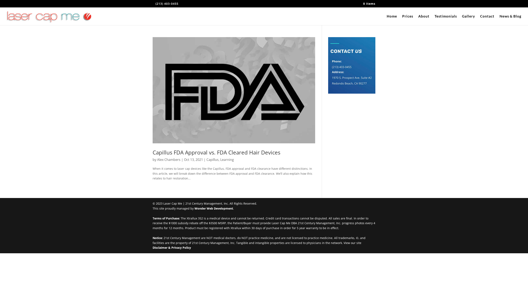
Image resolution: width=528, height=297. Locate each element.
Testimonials (446, 16)
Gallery (468, 16)
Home (392, 16)
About (423, 16)
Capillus (212, 159)
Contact (487, 16)
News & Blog (510, 16)
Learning (227, 159)
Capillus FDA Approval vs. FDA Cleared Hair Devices (216, 152)
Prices (407, 16)
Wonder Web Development (213, 208)
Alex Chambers (168, 159)
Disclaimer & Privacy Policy (172, 248)
